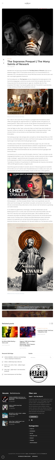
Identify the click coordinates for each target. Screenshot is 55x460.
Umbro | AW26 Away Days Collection (13, 361)
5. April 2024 (24, 348)
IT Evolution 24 (44, 453)
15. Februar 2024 (7, 345)
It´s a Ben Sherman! (35, 314)
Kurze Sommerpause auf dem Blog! (12, 374)
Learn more (33, 416)
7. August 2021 (12, 66)
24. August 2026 (12, 408)
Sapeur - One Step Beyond (31, 453)
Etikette (37, 313)
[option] (10, 336)
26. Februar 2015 (42, 334)
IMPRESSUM (35, 456)
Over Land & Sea (24, 305)
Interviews (32, 431)
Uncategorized (33, 442)
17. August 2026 (11, 424)
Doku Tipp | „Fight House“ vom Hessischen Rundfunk (14, 370)
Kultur (9, 58)
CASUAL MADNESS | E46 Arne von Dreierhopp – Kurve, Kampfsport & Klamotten (15, 357)
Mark (8, 66)
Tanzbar (32, 440)
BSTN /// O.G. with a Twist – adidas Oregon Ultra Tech (14, 365)
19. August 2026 (11, 416)
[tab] (5, 393)
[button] (3, 457)
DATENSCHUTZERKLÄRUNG (24, 456)
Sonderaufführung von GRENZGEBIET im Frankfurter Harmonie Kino (31, 307)
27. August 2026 (11, 401)
